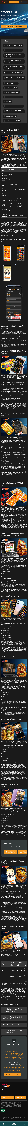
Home (3, 1124)
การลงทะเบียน (14, 2)
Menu (25, 1124)
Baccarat (14, 1124)
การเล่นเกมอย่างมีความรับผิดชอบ (16, 1118)
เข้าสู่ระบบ (23, 2)
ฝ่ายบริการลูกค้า (12, 1053)
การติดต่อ (25, 1118)
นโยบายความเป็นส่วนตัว (5, 1118)
